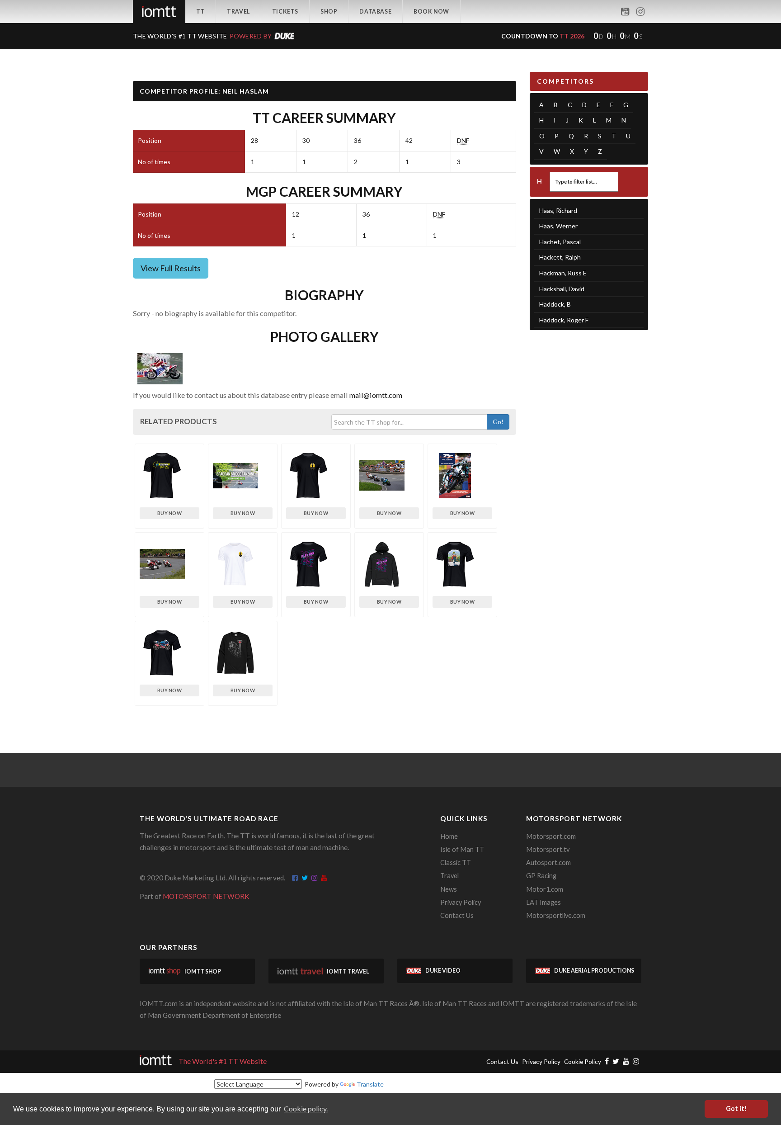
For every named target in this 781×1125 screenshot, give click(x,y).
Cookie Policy (582, 1061)
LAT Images (543, 902)
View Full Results (171, 268)
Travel (238, 11)
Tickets (285, 11)
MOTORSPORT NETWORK (206, 896)
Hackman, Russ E (563, 273)
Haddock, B (555, 304)
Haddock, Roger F (563, 320)
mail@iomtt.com (375, 395)
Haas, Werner (558, 226)
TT (200, 11)
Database (375, 11)
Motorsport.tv (547, 849)
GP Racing (541, 875)
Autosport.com (548, 862)
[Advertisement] (589, 477)
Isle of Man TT (462, 849)
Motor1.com (544, 889)
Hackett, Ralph (560, 257)
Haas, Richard (558, 210)
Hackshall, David (561, 289)
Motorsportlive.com (555, 915)
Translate (370, 1084)
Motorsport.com (551, 836)
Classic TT (455, 862)
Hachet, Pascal (560, 242)
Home (449, 836)
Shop (328, 11)
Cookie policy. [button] (306, 1108)
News (448, 889)
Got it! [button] (736, 1108)
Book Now (431, 11)
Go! (498, 421)
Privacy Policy (460, 902)
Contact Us (457, 915)
